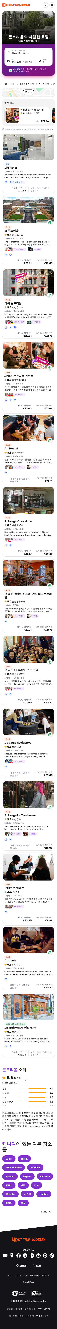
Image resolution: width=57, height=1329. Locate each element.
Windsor (35, 1167)
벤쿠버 (9, 1185)
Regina (27, 1176)
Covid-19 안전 (18, 182)
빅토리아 (10, 1176)
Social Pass (28, 1282)
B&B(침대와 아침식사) (39, 1275)
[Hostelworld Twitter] (25, 1255)
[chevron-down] (25, 1080)
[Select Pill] (45, 5)
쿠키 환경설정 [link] (42, 1315)
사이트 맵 (30, 1315)
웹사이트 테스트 (16, 1315)
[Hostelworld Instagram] (32, 1255)
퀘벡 (23, 1185)
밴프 (36, 1185)
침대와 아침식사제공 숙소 (15, 1024)
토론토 (24, 1158)
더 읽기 (50, 129)
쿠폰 (40, 1309)
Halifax (44, 1194)
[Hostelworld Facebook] (18, 1255)
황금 (23, 1203)
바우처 (47, 1309)
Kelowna (45, 1176)
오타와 (9, 1158)
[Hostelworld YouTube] (38, 1255)
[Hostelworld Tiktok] (52, 1255)
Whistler (10, 1194)
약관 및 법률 (30, 1309)
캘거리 (9, 1203)
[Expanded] (6, 84)
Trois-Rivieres (14, 1167)
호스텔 (8, 227)
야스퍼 (27, 1194)
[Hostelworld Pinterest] (45, 1255)
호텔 (7, 164)
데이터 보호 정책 (14, 1309)
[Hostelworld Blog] (5, 1255)
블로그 (10, 1275)
